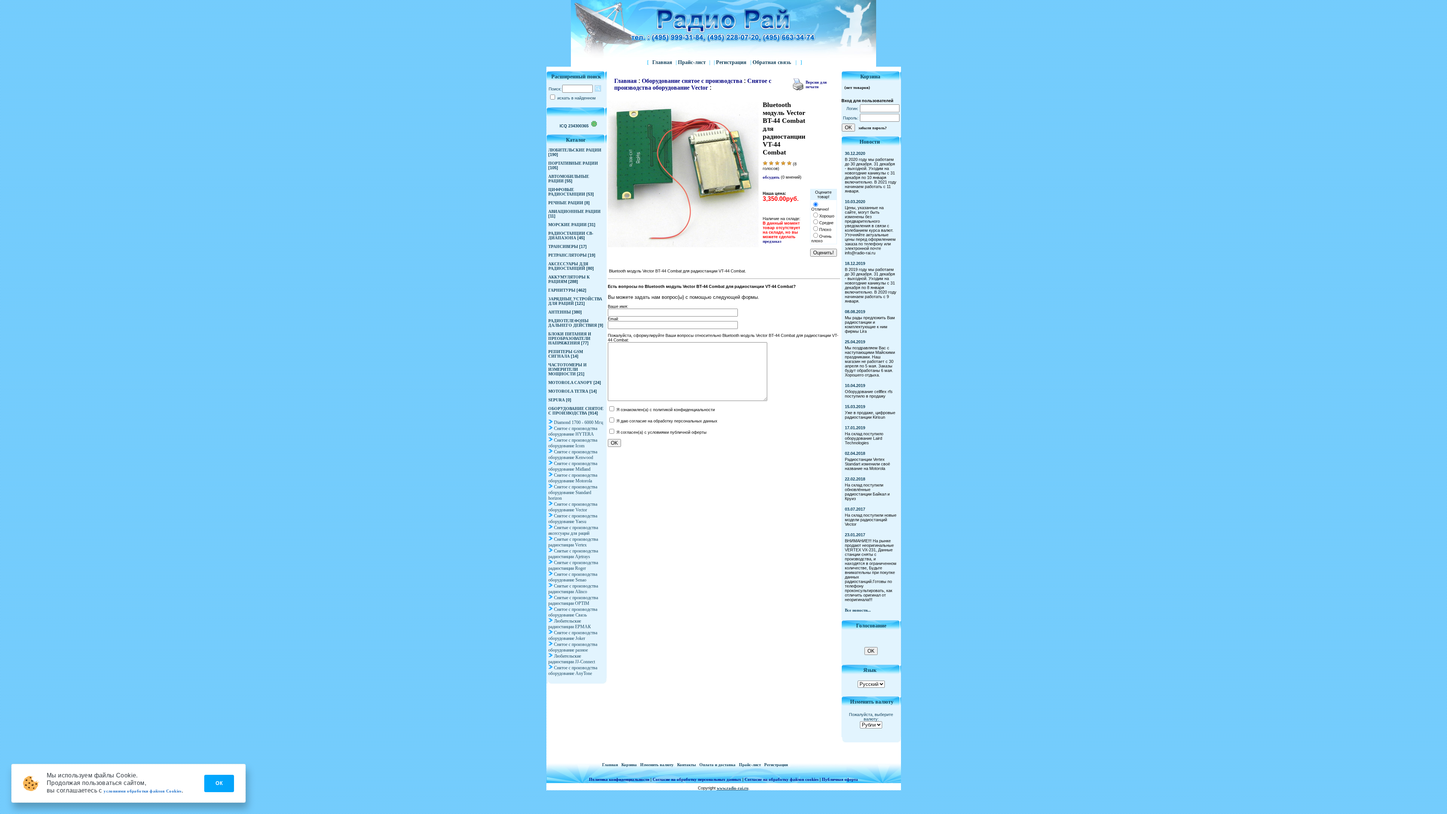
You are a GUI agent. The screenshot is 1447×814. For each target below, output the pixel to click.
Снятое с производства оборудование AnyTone (572, 670)
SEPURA (556, 400)
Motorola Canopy (570, 382)
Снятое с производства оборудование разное (572, 647)
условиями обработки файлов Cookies (143, 791)
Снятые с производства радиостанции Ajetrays (573, 553)
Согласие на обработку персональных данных (697, 779)
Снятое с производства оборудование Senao (572, 577)
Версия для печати (816, 84)
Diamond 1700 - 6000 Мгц (578, 422)
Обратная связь (775, 62)
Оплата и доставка (718, 764)
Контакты (687, 764)
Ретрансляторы (567, 255)
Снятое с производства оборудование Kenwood (572, 454)
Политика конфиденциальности (619, 779)
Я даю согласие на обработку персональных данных (666, 421)
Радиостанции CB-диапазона (570, 235)
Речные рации (565, 202)
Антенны (559, 312)
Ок (219, 783)
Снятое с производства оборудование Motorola (572, 478)
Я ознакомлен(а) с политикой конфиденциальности (665, 409)
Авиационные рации (574, 211)
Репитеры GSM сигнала (565, 353)
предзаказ (772, 241)
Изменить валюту (657, 764)
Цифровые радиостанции (566, 191)
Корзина (629, 764)
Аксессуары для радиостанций (568, 266)
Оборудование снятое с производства (575, 410)
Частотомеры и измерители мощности (567, 369)
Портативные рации (573, 163)
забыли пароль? (872, 128)
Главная (662, 62)
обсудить (772, 177)
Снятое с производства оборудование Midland (572, 466)
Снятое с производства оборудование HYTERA (572, 431)
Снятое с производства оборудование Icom (572, 443)
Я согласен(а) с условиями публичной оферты (661, 432)
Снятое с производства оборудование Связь (572, 612)
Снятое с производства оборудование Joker (572, 635)
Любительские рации (574, 150)
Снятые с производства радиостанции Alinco (573, 588)
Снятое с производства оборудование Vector (572, 507)
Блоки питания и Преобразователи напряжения (569, 338)
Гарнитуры (561, 290)
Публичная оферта (840, 779)
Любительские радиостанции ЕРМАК (569, 623)
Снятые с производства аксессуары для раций (573, 530)
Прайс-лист (692, 62)
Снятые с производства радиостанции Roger (573, 565)
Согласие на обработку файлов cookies (781, 779)
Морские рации (567, 224)
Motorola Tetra (568, 391)
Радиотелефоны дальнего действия (572, 322)
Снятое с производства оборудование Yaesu (572, 518)
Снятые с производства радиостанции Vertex (573, 542)
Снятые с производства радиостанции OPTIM (573, 600)
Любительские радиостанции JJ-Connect (571, 658)
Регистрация (732, 62)
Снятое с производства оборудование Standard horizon (572, 492)
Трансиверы (563, 246)
